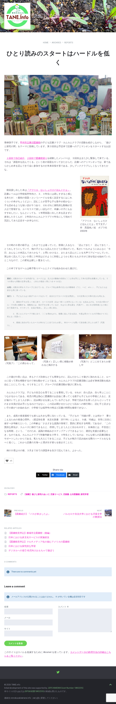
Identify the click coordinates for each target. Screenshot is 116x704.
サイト (7, 629)
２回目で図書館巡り (37, 158)
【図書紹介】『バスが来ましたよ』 (32, 514)
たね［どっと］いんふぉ (44, 14)
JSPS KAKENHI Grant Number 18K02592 (65, 688)
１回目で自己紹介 (16, 158)
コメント (63, 607)
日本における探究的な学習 (22, 546)
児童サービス (56, 494)
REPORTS (68, 42)
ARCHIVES (56, 42)
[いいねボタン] (7, 461)
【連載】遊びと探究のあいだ (37, 494)
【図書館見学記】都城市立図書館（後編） (29, 533)
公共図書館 (75, 494)
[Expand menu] (108, 6)
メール (7, 618)
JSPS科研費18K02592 (34, 691)
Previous (18, 510)
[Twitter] (58, 673)
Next (99, 510)
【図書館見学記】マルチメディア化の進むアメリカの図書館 (39, 541)
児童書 (66, 494)
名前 (6, 607)
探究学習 (85, 494)
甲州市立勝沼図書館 (30, 142)
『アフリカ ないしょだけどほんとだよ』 (48, 190)
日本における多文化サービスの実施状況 (28, 537)
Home (46, 42)
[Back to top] (110, 684)
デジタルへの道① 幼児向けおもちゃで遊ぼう (31, 550)
